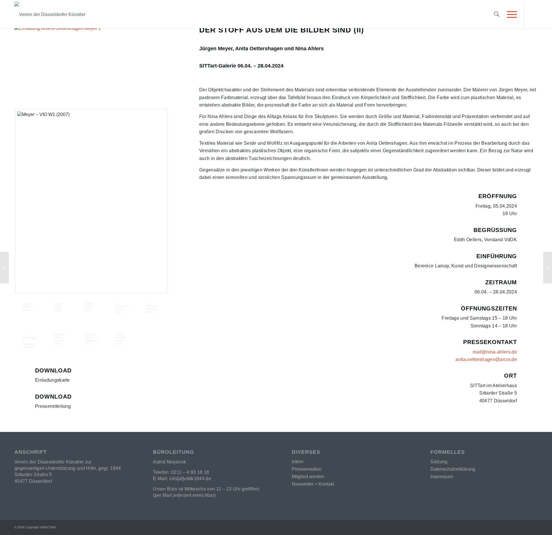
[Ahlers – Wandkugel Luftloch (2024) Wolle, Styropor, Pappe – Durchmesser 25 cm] (121, 339)
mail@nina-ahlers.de (495, 351)
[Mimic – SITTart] (547, 267)
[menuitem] (496, 15)
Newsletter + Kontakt (313, 484)
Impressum (441, 476)
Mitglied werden (308, 476)
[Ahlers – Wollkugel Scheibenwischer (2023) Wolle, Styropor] (91, 339)
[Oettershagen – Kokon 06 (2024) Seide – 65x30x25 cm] (152, 308)
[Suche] (496, 15)
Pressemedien (306, 469)
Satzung (438, 461)
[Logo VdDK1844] (132, 15)
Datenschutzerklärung (452, 469)
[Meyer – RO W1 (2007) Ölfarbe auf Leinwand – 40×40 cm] (60, 308)
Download (53, 370)
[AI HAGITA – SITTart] (4, 267)
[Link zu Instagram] (533, 14)
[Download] (21, 374)
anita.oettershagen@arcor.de (486, 359)
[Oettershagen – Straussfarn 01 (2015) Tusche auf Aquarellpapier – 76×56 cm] (29, 341)
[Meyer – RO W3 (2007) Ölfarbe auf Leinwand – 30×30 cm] (91, 308)
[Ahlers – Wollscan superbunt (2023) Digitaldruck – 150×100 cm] (60, 339)
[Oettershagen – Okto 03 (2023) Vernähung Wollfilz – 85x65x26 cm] (121, 308)
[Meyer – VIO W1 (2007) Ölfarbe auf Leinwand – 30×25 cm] (91, 201)
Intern (297, 461)
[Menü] (510, 15)
